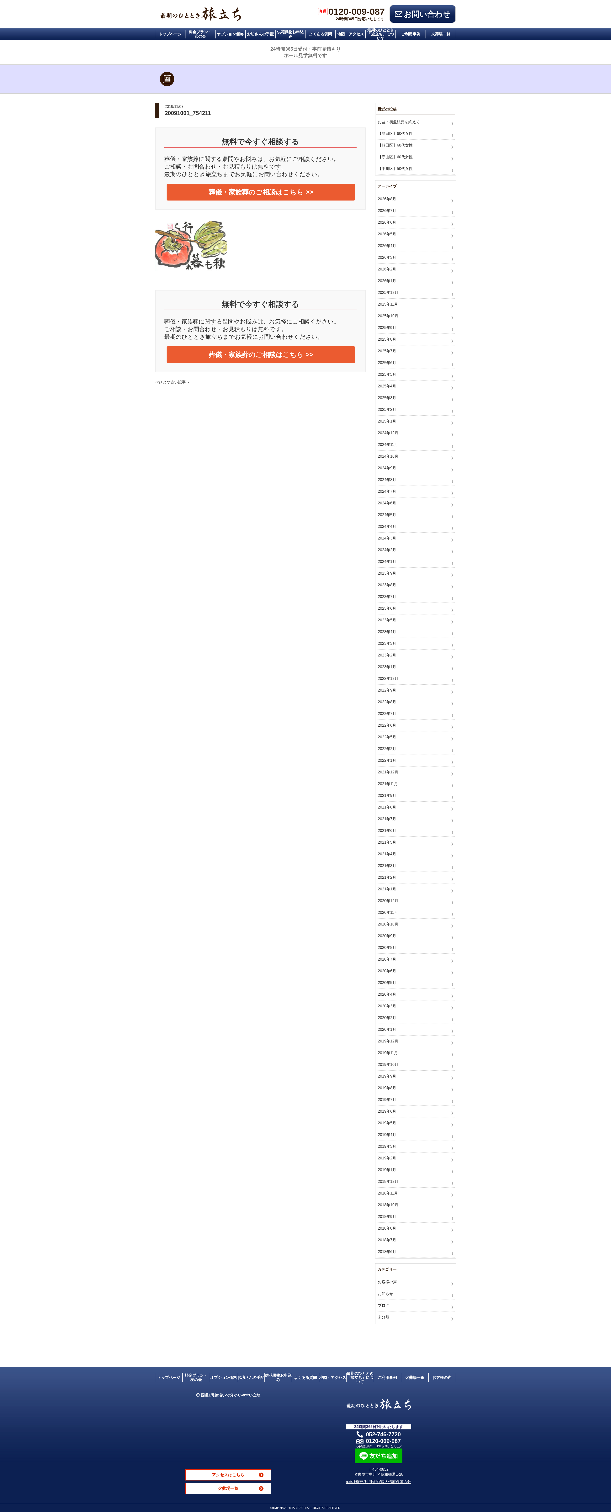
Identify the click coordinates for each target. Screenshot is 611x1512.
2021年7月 (387, 819)
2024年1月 (387, 562)
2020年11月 (388, 912)
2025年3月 (387, 398)
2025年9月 (387, 328)
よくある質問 (320, 34)
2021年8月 (387, 807)
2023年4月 (387, 632)
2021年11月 (388, 784)
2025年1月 (387, 421)
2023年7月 (387, 597)
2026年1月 (387, 281)
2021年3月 (387, 866)
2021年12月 (388, 772)
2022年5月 (387, 737)
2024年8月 (387, 480)
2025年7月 (387, 351)
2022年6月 (387, 725)
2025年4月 (387, 386)
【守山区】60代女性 (395, 157)
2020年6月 (387, 971)
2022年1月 (387, 760)
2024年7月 (387, 491)
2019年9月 (387, 1076)
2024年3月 (387, 538)
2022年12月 (388, 679)
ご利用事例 (410, 34)
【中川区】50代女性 (395, 169)
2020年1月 (387, 1029)
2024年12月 (388, 433)
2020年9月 (387, 936)
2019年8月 (387, 1088)
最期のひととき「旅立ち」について (380, 34)
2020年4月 (387, 994)
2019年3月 (387, 1146)
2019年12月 (388, 1041)
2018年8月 (387, 1228)
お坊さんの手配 (260, 34)
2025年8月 (387, 339)
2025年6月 (387, 363)
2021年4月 (387, 854)
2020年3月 (387, 1006)
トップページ (170, 34)
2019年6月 (387, 1111)
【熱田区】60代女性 (395, 134)
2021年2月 (387, 877)
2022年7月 (387, 714)
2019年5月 (387, 1123)
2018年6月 (387, 1252)
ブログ (383, 1305)
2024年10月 (388, 456)
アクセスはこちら (228, 1475)
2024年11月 (388, 445)
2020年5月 (387, 983)
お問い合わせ (427, 14)
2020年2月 (387, 1018)
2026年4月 (387, 246)
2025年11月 (388, 304)
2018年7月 (387, 1240)
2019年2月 (387, 1158)
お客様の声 (387, 1282)
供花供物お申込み (290, 34)
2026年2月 (387, 269)
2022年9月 (387, 690)
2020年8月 (387, 948)
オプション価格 (230, 34)
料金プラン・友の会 (200, 34)
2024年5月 (387, 515)
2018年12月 (388, 1181)
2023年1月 (387, 667)
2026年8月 (387, 199)
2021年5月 (387, 842)
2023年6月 (387, 608)
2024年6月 (387, 503)
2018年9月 (387, 1217)
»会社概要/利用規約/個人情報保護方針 (378, 1482)
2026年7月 (387, 211)
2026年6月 (387, 222)
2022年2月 (387, 749)
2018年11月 (388, 1193)
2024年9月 (387, 468)
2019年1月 (387, 1170)
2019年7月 (387, 1100)
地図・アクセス (350, 34)
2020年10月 (388, 924)
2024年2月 (387, 550)
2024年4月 (387, 526)
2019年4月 (387, 1135)
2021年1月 (387, 889)
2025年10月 (388, 316)
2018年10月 (388, 1205)
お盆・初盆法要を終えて (399, 122)
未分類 (383, 1317)
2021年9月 (387, 795)
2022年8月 (387, 702)
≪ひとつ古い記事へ (172, 382)
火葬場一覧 (440, 34)
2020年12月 (388, 901)
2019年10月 (388, 1065)
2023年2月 (387, 655)
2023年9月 (387, 573)
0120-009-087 (352, 11)
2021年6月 (387, 831)
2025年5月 (387, 374)
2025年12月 (388, 293)
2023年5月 (387, 620)
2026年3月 (387, 257)
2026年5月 (387, 234)
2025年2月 (387, 409)
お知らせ (385, 1294)
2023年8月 (387, 585)
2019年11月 (388, 1053)
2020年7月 (387, 959)
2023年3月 (387, 643)
